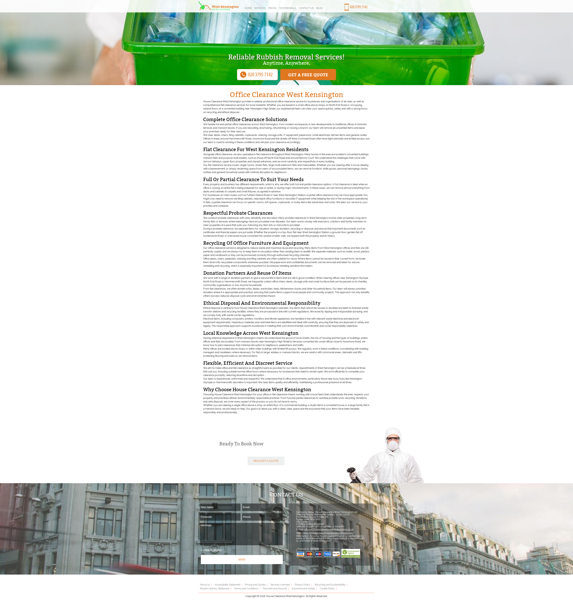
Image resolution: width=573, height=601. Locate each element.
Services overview (280, 584)
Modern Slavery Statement (214, 588)
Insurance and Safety (303, 588)
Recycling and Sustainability (330, 584)
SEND (241, 559)
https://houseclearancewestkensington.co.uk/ (328, 533)
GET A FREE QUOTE (308, 74)
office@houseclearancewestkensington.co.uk (328, 529)
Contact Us (306, 8)
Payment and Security (275, 588)
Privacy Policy (302, 584)
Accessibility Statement (227, 584)
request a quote (266, 460)
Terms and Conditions (246, 588)
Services (260, 8)
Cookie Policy (327, 588)
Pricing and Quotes (255, 584)
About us (205, 584)
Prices (272, 8)
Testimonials (287, 8)
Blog (319, 8)
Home (248, 8)
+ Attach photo (211, 550)
